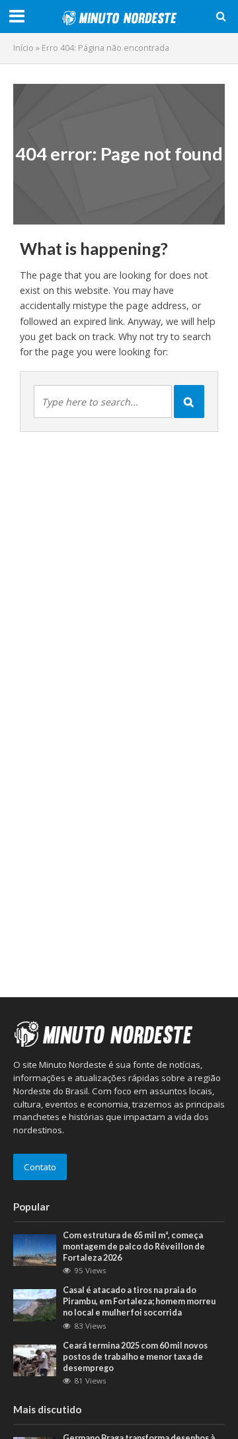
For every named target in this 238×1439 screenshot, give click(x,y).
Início (23, 47)
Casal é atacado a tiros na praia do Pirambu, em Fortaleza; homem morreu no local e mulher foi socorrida (139, 1301)
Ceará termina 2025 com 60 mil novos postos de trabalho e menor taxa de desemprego (135, 1357)
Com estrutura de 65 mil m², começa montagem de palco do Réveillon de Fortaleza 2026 (134, 1246)
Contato (40, 1167)
